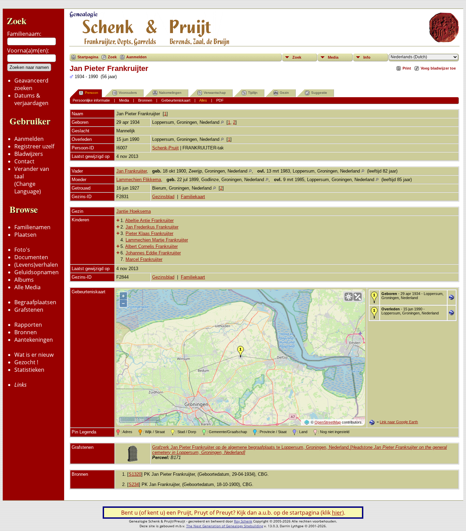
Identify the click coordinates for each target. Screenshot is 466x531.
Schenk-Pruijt (165, 147)
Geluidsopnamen (36, 272)
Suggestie (319, 92)
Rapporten (28, 324)
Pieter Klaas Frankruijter (149, 233)
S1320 (135, 474)
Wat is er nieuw (34, 354)
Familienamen (32, 227)
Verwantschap (215, 92)
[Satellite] (357, 297)
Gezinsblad (163, 196)
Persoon (91, 92)
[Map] (349, 297)
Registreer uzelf (34, 146)
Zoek (17, 20)
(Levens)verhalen (36, 264)
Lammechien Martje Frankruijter (157, 239)
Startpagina (87, 57)
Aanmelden (29, 139)
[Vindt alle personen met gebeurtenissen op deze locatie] (222, 122)
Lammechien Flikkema (138, 179)
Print (407, 68)
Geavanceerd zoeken (31, 84)
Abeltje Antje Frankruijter (149, 220)
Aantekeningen (33, 339)
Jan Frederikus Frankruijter (152, 227)
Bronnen (25, 332)
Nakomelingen (170, 92)
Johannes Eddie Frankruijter (153, 252)
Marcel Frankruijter (144, 259)
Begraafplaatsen (35, 302)
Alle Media (27, 287)
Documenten (31, 257)
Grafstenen (28, 309)
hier (337, 512)
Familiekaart (193, 196)
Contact (24, 161)
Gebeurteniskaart (175, 100)
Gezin (284, 92)
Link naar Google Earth (399, 422)
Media (333, 57)
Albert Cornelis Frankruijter (151, 246)
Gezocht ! (26, 362)
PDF (220, 100)
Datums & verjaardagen (31, 99)
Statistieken (29, 369)
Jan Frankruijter (131, 171)
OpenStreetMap (328, 422)
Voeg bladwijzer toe (438, 68)
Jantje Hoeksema (133, 211)
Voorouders (128, 92)
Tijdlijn (253, 92)
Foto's (22, 249)
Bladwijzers (28, 154)
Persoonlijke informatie (91, 100)
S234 (134, 484)
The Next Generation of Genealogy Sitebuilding (224, 525)
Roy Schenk (243, 521)
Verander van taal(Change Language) (31, 180)
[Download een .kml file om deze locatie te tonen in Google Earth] (451, 298)
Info (366, 57)
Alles (203, 100)
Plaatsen (25, 234)
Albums (24, 279)
